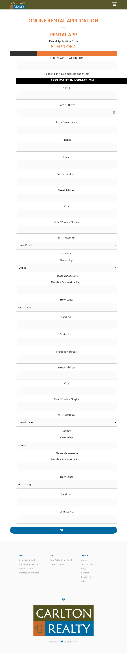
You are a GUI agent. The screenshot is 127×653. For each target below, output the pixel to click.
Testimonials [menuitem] (87, 564)
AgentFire (72, 641)
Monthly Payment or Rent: (66, 282)
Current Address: (67, 174)
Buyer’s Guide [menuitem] (26, 568)
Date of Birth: (66, 105)
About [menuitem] (84, 560)
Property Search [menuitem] (27, 560)
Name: (66, 87)
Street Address (67, 190)
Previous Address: (66, 351)
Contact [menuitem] (85, 572)
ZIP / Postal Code (67, 237)
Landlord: (66, 317)
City (66, 206)
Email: (66, 157)
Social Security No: (67, 122)
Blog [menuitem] (83, 568)
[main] (63, 270)
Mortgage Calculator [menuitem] (29, 572)
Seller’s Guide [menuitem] (57, 564)
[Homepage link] (17, 4)
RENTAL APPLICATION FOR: (66, 58)
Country (66, 253)
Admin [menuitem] (84, 580)
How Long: (66, 299)
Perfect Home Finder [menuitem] (29, 564)
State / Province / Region (66, 222)
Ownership (66, 437)
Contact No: (66, 334)
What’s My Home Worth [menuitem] (61, 560)
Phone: (66, 139)
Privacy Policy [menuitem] (88, 576)
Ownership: (66, 260)
